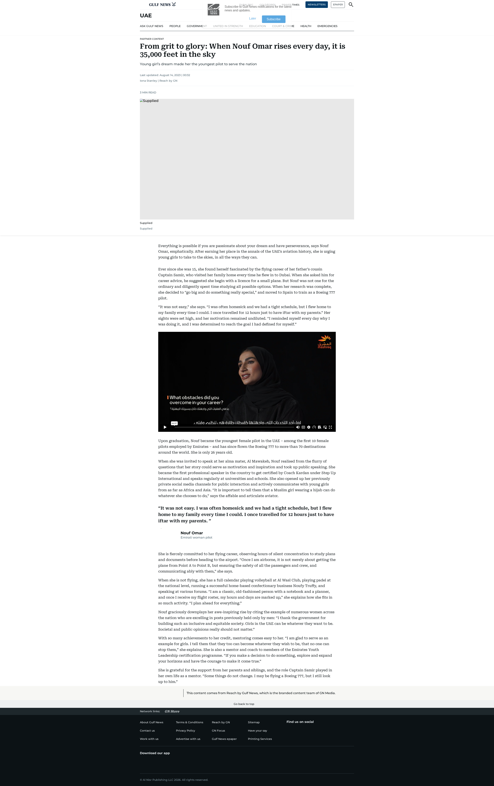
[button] (143, 5)
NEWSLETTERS (317, 4)
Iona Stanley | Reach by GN (158, 80)
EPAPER (338, 4)
